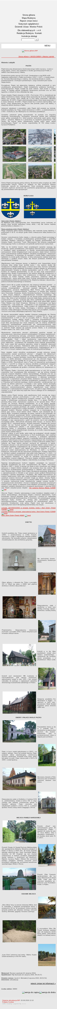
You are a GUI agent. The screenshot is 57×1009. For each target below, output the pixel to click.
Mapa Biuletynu (29, 18)
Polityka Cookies (8, 1002)
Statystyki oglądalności (28, 24)
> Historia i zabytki (47, 56)
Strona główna (28, 15)
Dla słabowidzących (26, 30)
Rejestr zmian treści (29, 21)
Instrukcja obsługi (29, 36)
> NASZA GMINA (35, 56)
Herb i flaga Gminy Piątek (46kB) (13, 515)
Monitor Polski (36, 27)
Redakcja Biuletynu (25, 33)
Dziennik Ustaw (22, 27)
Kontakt (38, 33)
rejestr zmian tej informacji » (43, 983)
